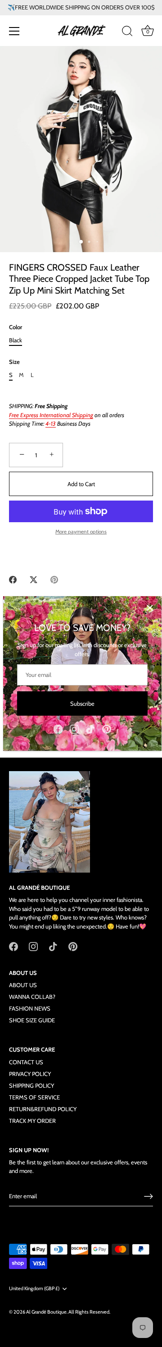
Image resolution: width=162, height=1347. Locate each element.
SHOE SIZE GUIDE (32, 1020)
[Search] (127, 32)
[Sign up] (148, 1196)
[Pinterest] (106, 728)
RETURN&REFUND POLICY (42, 1109)
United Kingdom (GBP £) (34, 1289)
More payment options (81, 532)
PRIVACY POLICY (30, 1073)
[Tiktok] (90, 728)
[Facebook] (58, 728)
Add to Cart (81, 483)
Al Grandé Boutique (46, 1312)
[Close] (150, 608)
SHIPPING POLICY (31, 1085)
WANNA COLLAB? (32, 996)
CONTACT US (26, 1062)
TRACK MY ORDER (32, 1120)
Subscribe (82, 703)
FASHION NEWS (29, 1008)
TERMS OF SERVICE (34, 1097)
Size (14, 362)
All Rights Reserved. (89, 1312)
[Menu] (14, 31)
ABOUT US (23, 984)
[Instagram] (74, 728)
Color (15, 327)
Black (15, 340)
